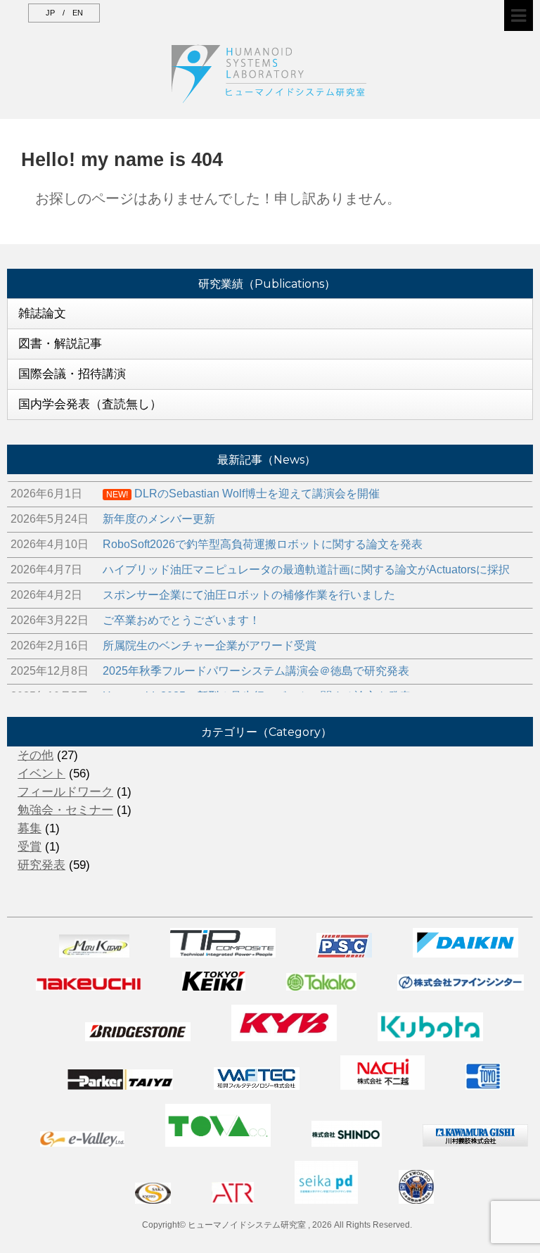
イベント (41, 773)
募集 (29, 828)
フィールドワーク (65, 792)
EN (77, 12)
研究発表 (41, 865)
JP (50, 12)
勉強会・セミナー (65, 810)
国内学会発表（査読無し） (90, 404)
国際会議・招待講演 (72, 374)
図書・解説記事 (60, 343)
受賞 (29, 846)
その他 (35, 755)
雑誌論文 (42, 313)
